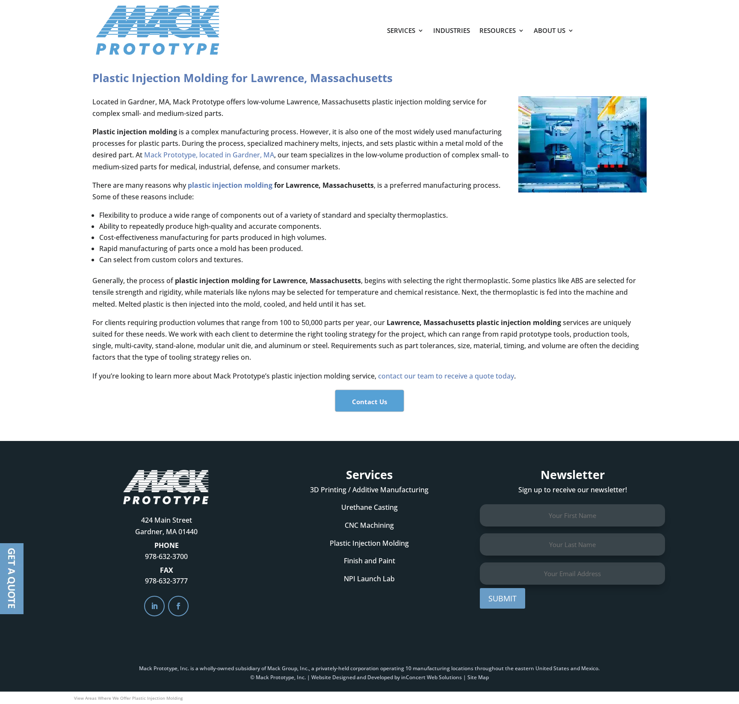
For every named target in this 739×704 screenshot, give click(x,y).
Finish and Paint (369, 560)
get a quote (620, 26)
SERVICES (401, 30)
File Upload (12, 578)
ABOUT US (549, 30)
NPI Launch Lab (369, 578)
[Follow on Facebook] (178, 606)
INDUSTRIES (451, 30)
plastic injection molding (230, 185)
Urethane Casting (369, 507)
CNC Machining (369, 525)
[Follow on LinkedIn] (154, 606)
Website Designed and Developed (352, 677)
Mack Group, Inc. (288, 668)
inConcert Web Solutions (431, 677)
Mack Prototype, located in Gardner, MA (209, 155)
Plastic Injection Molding (369, 543)
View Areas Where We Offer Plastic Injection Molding (128, 698)
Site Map (478, 677)
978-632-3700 (166, 556)
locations (462, 668)
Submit (502, 598)
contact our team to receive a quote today (446, 376)
